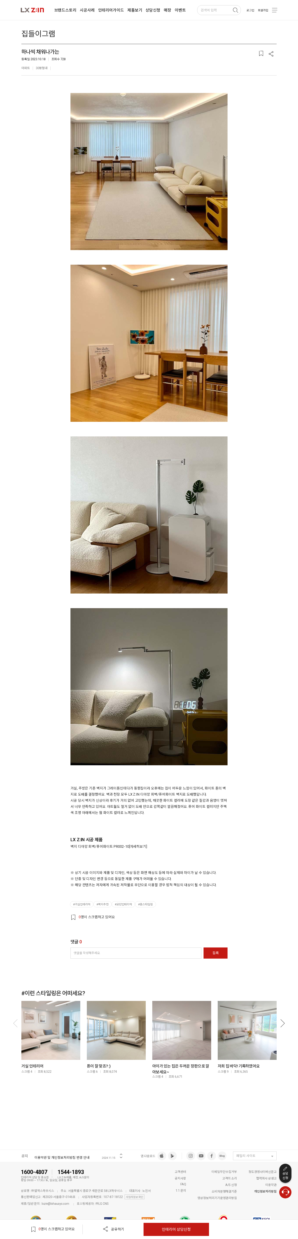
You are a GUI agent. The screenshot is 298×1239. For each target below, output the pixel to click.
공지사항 (180, 1178)
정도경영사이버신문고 (262, 1172)
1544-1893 (71, 1172)
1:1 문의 (181, 1190)
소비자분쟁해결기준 (224, 1191)
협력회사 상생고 (266, 1178)
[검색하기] (235, 10)
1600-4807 (34, 1172)
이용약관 (271, 1185)
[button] (271, 54)
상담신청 (285, 1176)
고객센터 (180, 1172)
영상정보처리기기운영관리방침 (217, 1198)
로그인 (250, 10)
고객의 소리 (229, 1178)
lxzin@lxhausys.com (55, 1203)
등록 (215, 953)
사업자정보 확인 (134, 1197)
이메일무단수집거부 (224, 1172)
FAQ (183, 1184)
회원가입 (263, 10)
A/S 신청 (231, 1185)
